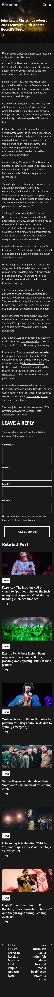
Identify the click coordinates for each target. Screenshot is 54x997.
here (18, 275)
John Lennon (33, 396)
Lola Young (43, 345)
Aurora (47, 389)
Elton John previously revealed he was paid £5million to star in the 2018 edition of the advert (26, 356)
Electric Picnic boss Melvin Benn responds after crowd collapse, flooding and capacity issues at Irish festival (26, 659)
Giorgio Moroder (30, 341)
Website (6, 500)
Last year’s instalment (14, 315)
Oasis (44, 396)
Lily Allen (37, 389)
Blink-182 (39, 319)
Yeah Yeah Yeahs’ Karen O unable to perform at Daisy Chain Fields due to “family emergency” (27, 723)
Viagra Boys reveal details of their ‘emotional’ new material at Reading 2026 (27, 785)
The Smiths (8, 400)
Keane (23, 400)
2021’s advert (9, 337)
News (6, 580)
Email (6, 483)
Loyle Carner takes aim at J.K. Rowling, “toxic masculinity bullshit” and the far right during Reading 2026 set (27, 911)
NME (24, 414)
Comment (8, 444)
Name (6, 467)
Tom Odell (28, 392)
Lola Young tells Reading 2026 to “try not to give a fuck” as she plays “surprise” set (26, 847)
